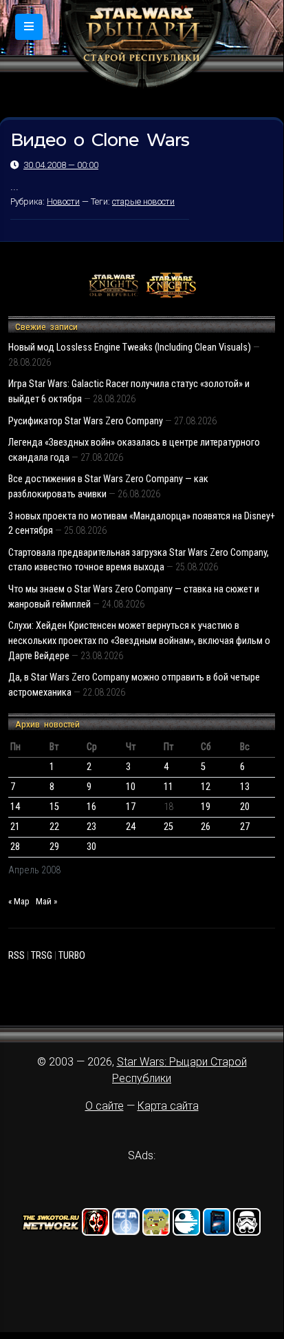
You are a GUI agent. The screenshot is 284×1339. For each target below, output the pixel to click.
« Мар (19, 901)
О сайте (104, 1105)
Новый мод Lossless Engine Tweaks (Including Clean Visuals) (129, 347)
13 (245, 787)
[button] (29, 27)
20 (245, 807)
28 (15, 847)
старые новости (143, 201)
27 (245, 827)
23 (91, 827)
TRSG (41, 956)
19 (205, 807)
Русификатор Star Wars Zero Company (85, 421)
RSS (16, 956)
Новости (63, 201)
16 (91, 807)
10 (130, 787)
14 (15, 807)
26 (205, 827)
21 (15, 827)
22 (54, 827)
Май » (46, 901)
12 (205, 787)
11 (168, 787)
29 (54, 847)
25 (168, 827)
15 (54, 807)
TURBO (71, 956)
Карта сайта (168, 1105)
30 (91, 847)
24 (130, 827)
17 (130, 807)
